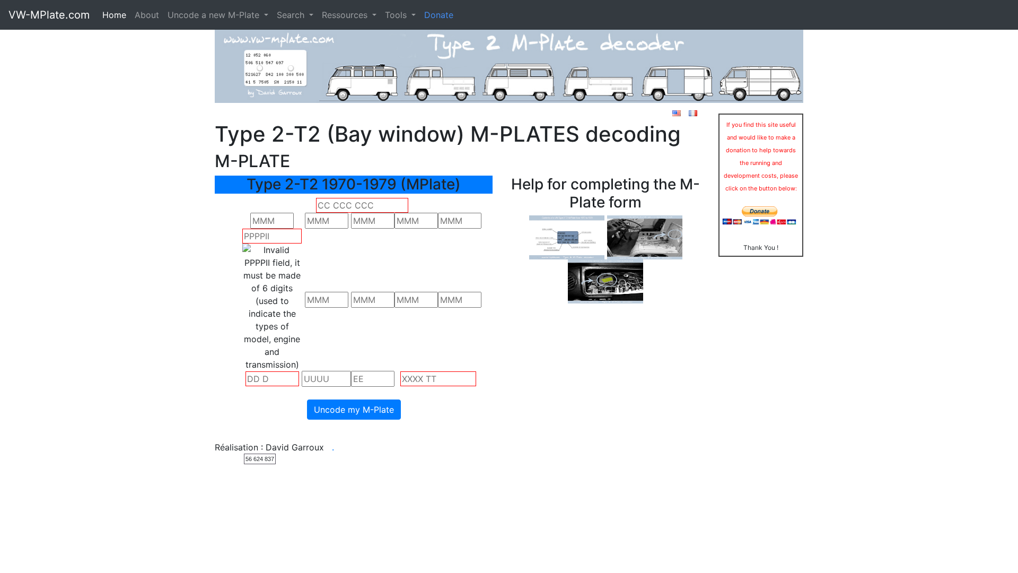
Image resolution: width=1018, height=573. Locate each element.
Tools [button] (397, 15)
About (147, 15)
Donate (438, 15)
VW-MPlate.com (49, 14)
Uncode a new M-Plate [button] (215, 15)
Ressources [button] (346, 15)
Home (114, 15)
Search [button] (292, 15)
